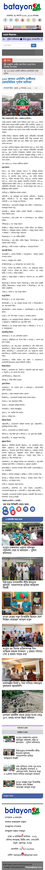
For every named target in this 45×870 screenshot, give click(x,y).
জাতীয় (16, 64)
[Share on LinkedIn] (25, 509)
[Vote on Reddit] (32, 509)
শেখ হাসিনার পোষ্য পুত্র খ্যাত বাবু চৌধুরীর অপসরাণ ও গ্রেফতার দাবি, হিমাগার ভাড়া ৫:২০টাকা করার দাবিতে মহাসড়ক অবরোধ (22, 770)
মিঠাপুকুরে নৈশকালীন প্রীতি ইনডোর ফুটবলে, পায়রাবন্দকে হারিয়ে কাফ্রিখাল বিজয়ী (21, 585)
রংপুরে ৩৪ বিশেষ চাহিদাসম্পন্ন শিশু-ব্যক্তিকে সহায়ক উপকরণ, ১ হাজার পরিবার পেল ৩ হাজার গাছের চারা (22, 651)
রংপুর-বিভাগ (31, 64)
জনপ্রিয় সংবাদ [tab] (22, 732)
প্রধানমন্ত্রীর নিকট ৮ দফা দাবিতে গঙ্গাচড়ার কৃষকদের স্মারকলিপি (22, 685)
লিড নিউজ (13, 67)
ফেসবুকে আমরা (8, 796)
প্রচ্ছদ (8, 60)
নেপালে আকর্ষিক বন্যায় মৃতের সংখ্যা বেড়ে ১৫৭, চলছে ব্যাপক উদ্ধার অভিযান (22, 716)
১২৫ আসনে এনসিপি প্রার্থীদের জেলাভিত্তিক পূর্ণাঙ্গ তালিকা (18, 80)
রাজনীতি (6, 67)
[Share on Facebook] (5, 509)
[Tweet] (11, 509)
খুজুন (33, 45)
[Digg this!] (5, 512)
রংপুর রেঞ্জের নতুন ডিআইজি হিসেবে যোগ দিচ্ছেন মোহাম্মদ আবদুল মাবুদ (22, 618)
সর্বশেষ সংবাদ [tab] (22, 728)
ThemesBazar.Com (33, 867)
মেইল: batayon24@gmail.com (23, 855)
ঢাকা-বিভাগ (22, 64)
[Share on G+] (18, 509)
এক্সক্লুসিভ (10, 64)
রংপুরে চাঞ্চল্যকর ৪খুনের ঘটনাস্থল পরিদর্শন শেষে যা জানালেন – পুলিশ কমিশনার (19, 550)
